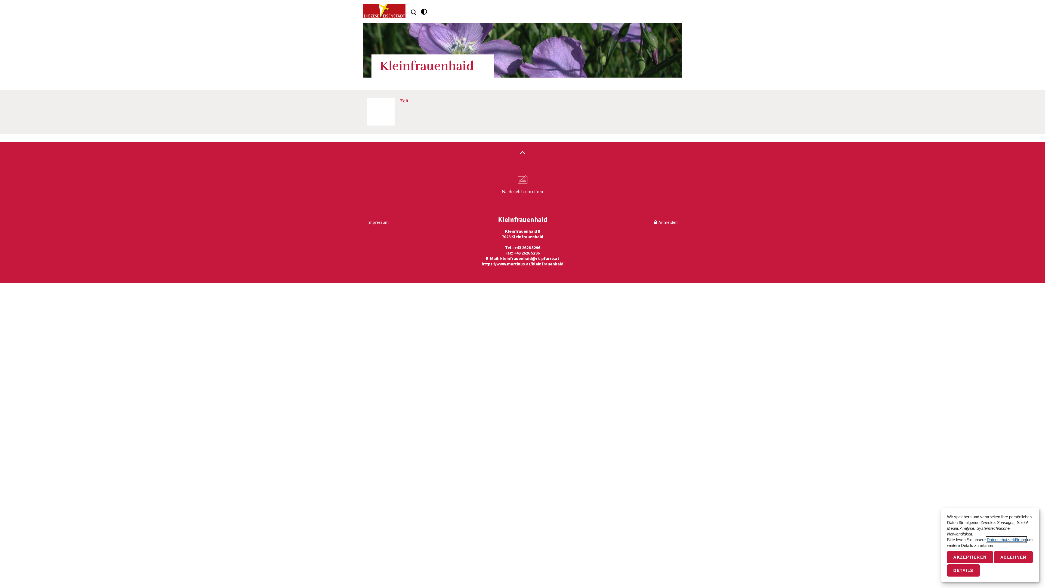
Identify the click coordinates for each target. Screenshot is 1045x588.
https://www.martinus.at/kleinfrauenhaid (522, 264)
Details (963, 570)
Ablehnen (1013, 557)
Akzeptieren (970, 557)
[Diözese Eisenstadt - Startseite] (384, 11)
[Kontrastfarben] (424, 12)
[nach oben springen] (522, 153)
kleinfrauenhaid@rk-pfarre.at (529, 258)
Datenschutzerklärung (1006, 539)
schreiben (522, 191)
